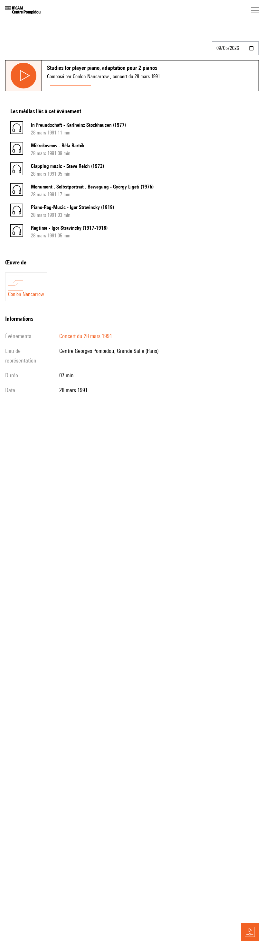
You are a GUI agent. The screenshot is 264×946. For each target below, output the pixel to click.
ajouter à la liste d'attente (123, 84)
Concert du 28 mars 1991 (85, 336)
